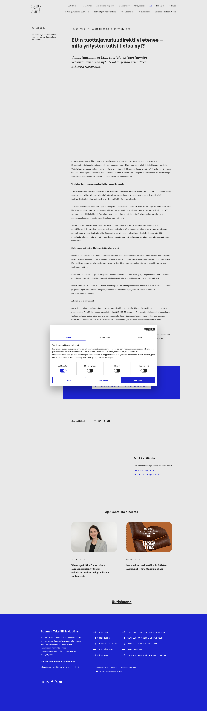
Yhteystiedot (139, 6)
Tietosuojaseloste (102, 667)
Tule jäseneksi (144, 12)
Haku (173, 6)
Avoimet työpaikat (107, 644)
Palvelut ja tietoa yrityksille (105, 12)
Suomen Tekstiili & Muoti (165, 12)
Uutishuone (73, 6)
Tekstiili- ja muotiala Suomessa (76, 12)
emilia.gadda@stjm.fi (147, 474)
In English (160, 6)
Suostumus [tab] (67, 337)
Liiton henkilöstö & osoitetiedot (146, 655)
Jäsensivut (125, 6)
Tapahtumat (87, 6)
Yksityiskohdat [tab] (103, 337)
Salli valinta (103, 380)
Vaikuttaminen (127, 12)
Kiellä (69, 380)
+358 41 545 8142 (144, 470)
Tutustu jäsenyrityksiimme (142, 644)
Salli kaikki (138, 380)
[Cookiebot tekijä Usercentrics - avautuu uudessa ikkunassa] (144, 329)
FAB (150, 6)
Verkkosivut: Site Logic (128, 667)
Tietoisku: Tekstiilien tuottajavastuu (121, 386)
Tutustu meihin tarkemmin (60, 661)
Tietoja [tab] (139, 337)
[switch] (90, 371)
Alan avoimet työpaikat (105, 6)
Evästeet (114, 667)
